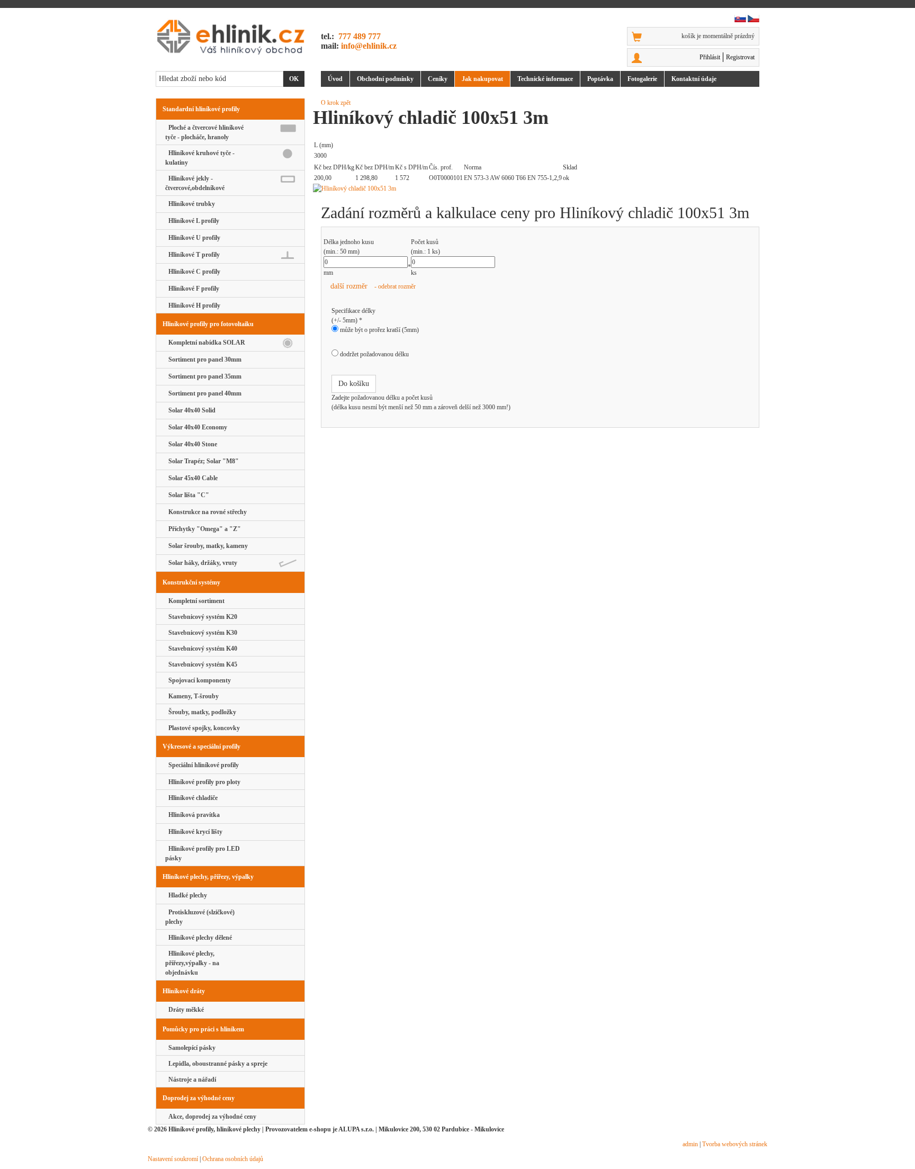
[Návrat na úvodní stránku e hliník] (230, 37)
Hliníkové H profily (192, 305)
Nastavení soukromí (173, 1159)
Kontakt (693, 79)
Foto (642, 79)
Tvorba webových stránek (734, 1144)
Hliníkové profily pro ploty (202, 782)
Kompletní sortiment (195, 601)
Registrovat (740, 57)
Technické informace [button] (545, 79)
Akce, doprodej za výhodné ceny (210, 1116)
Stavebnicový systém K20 (201, 617)
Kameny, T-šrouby (192, 696)
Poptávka (600, 79)
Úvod (335, 79)
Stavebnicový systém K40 (201, 648)
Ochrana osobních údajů (232, 1159)
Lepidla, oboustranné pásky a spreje (216, 1063)
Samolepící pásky (190, 1047)
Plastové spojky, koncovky (202, 728)
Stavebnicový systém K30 (201, 632)
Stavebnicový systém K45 (201, 664)
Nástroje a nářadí (190, 1079)
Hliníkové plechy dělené (198, 937)
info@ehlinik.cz (369, 45)
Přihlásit (709, 57)
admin (690, 1144)
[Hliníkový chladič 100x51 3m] (540, 188)
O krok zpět (336, 102)
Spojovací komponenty (198, 680)
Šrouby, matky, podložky (200, 712)
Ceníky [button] (437, 79)
